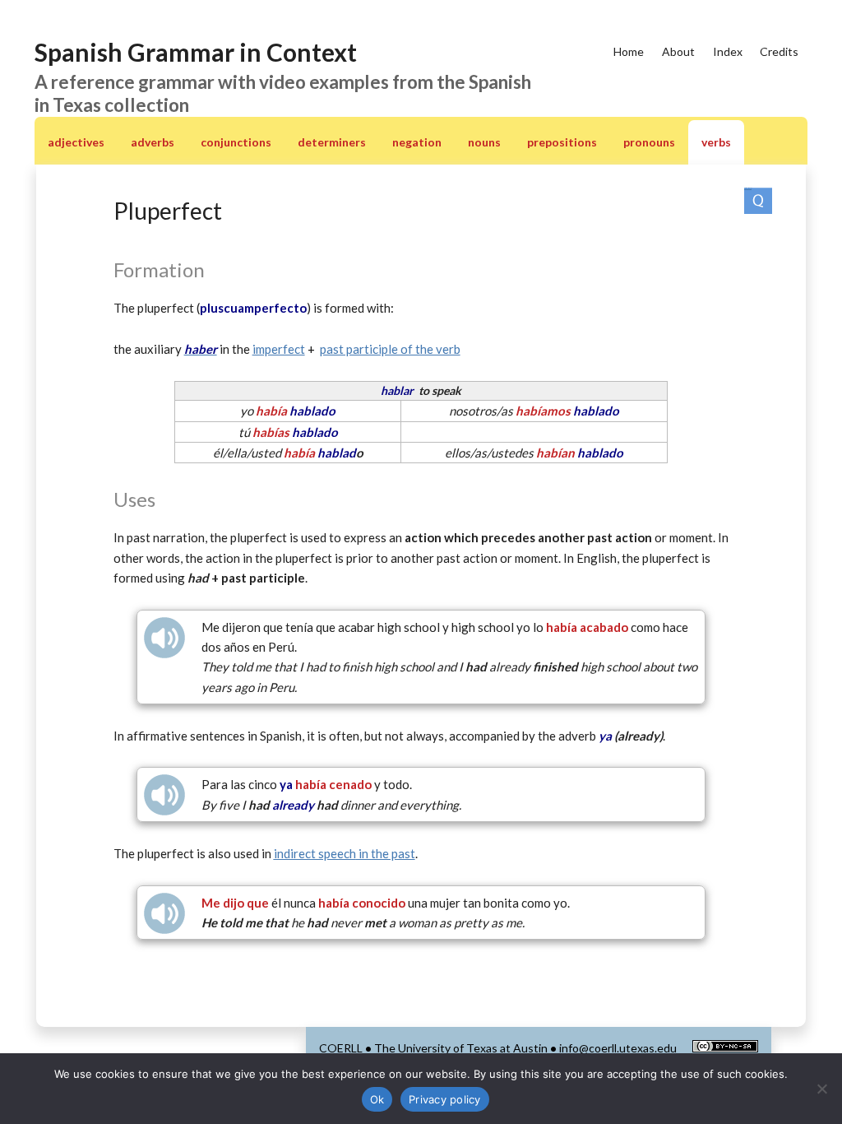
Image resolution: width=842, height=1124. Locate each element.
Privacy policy (445, 1099)
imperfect (278, 348)
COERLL (341, 1048)
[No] (821, 1088)
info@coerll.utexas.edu (618, 1048)
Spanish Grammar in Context (196, 52)
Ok (377, 1099)
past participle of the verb (390, 348)
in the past (344, 853)
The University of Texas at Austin (461, 1048)
